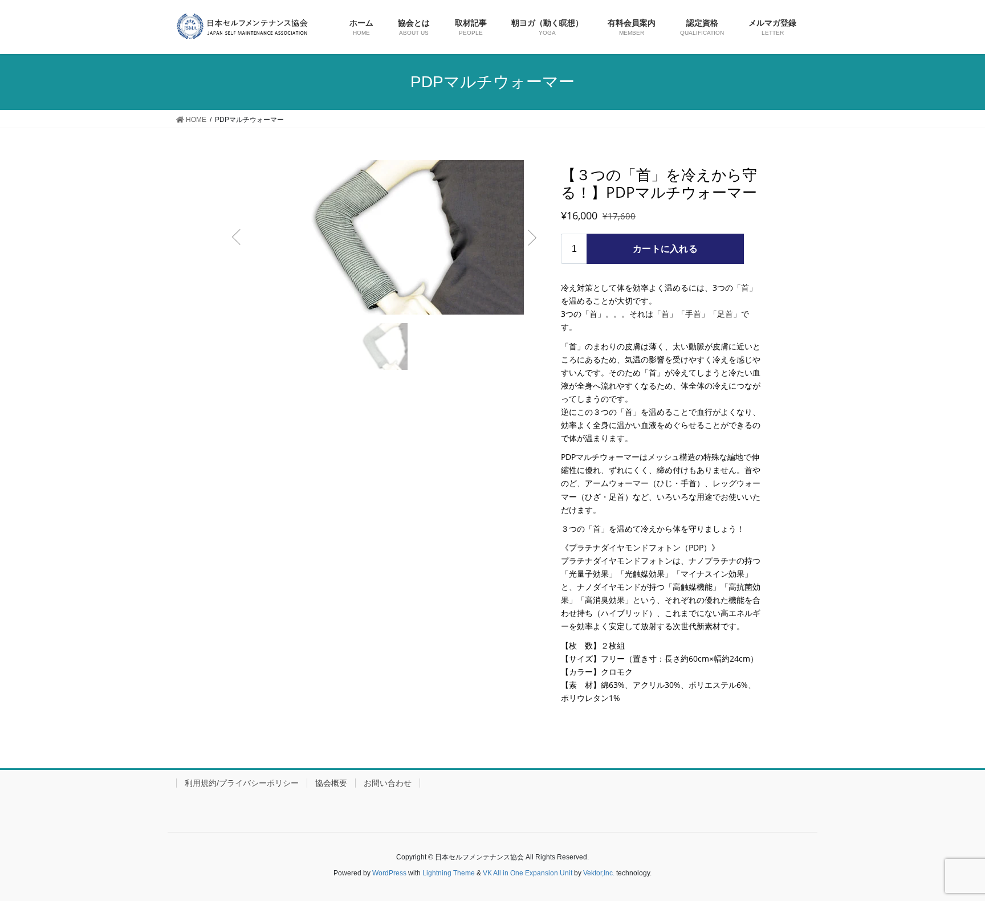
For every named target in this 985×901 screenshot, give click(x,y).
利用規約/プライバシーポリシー (242, 783)
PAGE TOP (964, 860)
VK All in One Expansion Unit (527, 873)
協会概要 (331, 783)
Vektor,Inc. (598, 873)
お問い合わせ (388, 783)
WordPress (389, 873)
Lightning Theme (448, 873)
